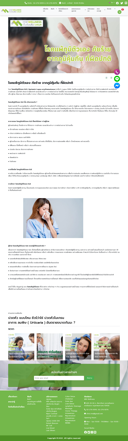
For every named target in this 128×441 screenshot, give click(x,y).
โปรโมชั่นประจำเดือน (63, 10)
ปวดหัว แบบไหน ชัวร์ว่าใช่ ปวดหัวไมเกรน (36, 317)
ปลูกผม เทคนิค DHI (53, 421)
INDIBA (67, 423)
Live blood (50, 428)
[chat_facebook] (117, 86)
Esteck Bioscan (52, 423)
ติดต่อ (109, 9)
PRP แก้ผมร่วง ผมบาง (54, 401)
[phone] (117, 72)
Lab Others (50, 430)
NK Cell (49, 425)
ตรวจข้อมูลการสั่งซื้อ (34, 401)
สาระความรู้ (99, 10)
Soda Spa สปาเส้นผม (54, 409)
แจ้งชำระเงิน (31, 404)
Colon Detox (70, 396)
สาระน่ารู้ (11, 401)
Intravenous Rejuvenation (70, 414)
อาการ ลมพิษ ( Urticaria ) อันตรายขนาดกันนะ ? (41, 322)
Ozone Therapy (71, 411)
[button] (111, 3)
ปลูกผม (48, 399)
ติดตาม (89, 378)
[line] (117, 79)
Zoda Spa (69, 401)
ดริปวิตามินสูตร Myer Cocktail (51, 412)
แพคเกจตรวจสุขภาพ (76, 10)
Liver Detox (69, 404)
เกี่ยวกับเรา (45, 10)
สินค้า (52, 9)
